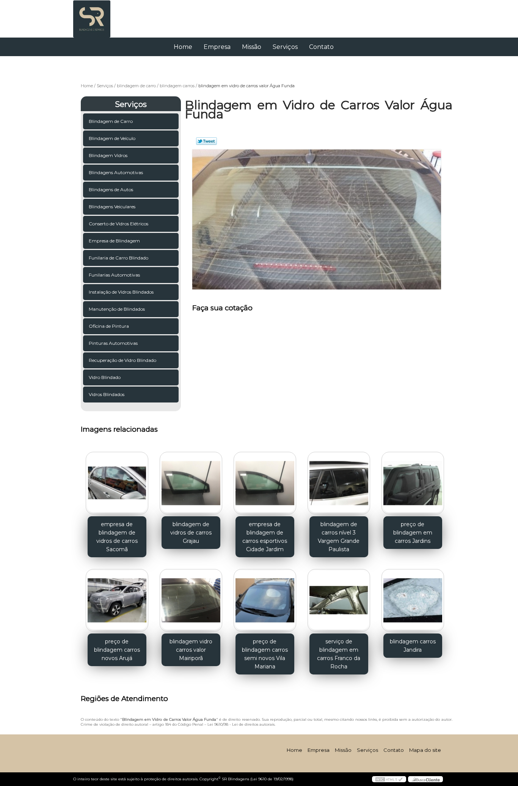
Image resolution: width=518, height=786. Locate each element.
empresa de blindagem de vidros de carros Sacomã (117, 537)
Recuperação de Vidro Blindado (122, 360)
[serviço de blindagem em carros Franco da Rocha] (339, 600)
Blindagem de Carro (111, 121)
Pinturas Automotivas (113, 343)
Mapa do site (425, 750)
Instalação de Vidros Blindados (121, 292)
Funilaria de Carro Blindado (118, 258)
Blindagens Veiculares (112, 206)
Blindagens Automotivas (116, 172)
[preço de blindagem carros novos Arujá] (117, 600)
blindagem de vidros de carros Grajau (191, 532)
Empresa (217, 46)
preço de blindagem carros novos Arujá (117, 650)
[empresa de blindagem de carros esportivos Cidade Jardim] (265, 483)
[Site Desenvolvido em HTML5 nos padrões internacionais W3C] (389, 779)
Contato (321, 46)
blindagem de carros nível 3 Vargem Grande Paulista (338, 537)
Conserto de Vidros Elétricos (118, 223)
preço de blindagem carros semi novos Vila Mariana (265, 654)
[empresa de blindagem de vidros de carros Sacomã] (117, 483)
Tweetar (206, 141)
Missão (251, 46)
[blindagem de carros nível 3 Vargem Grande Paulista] (339, 483)
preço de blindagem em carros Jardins (412, 532)
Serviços (285, 46)
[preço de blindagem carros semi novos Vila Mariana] (265, 600)
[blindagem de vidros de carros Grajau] (191, 483)
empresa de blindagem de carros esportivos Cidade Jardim (264, 537)
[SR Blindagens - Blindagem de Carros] (116, 15)
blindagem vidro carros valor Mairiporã (191, 650)
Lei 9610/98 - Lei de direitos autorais (241, 724)
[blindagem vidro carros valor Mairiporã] (191, 600)
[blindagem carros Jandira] (412, 600)
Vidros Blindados (106, 394)
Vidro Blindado (105, 377)
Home (183, 46)
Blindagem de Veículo (112, 138)
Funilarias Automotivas (114, 275)
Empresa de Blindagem (114, 241)
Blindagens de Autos (111, 189)
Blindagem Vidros (108, 155)
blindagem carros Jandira (413, 645)
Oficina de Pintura (109, 326)
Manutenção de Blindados (117, 309)
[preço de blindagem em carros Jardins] (412, 483)
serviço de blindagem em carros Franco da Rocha (338, 654)
